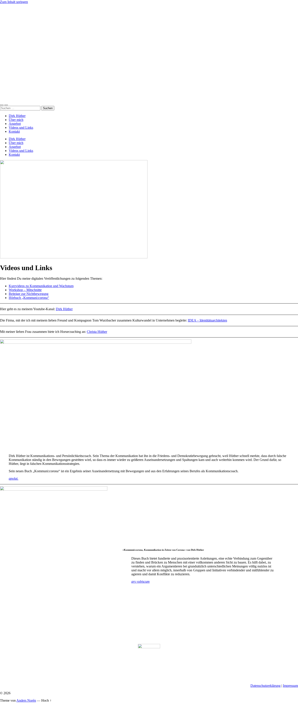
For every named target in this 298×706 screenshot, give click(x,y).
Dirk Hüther (17, 116)
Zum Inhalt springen (14, 2)
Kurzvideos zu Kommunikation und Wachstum (41, 286)
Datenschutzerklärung (265, 685)
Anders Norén (26, 700)
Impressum (290, 685)
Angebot (15, 123)
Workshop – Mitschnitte (25, 290)
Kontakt (14, 131)
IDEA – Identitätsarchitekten (207, 320)
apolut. (13, 478)
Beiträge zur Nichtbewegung (28, 294)
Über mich (16, 120)
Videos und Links (21, 127)
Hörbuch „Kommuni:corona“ (29, 298)
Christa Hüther (97, 332)
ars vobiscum (140, 581)
